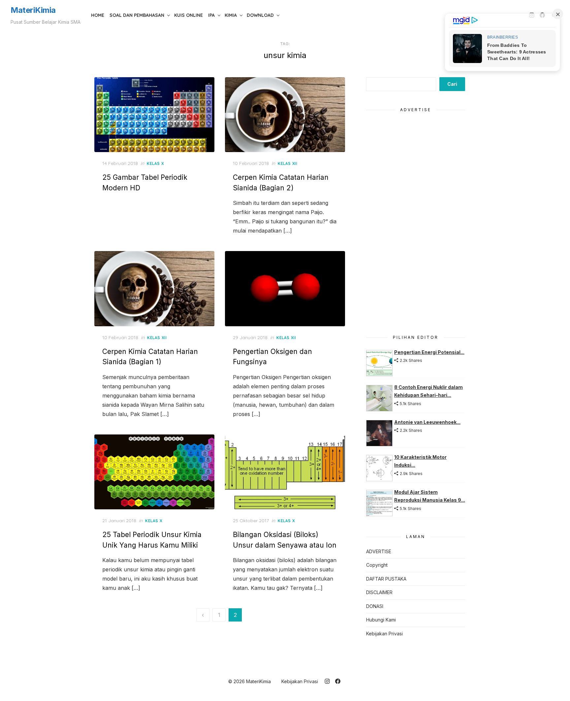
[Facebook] (338, 681)
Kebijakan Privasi (384, 633)
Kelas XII (287, 163)
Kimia (231, 15)
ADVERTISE (378, 551)
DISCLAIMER (379, 592)
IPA (211, 15)
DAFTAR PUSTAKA (386, 579)
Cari (452, 84)
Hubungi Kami (381, 619)
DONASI (374, 606)
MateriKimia (33, 10)
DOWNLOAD (260, 15)
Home (97, 15)
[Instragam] (327, 681)
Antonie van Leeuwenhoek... (427, 422)
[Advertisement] (415, 220)
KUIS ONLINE (188, 15)
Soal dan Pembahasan (137, 15)
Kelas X (155, 163)
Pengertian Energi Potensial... (429, 352)
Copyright (377, 565)
